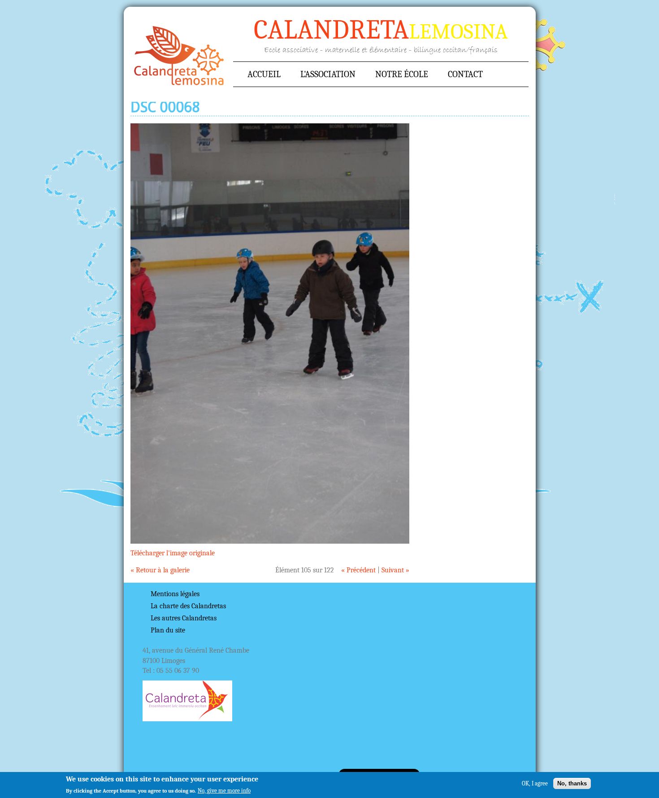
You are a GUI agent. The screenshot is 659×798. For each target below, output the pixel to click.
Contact (465, 74)
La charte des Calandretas (188, 606)
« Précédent (358, 570)
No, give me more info (224, 790)
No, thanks (572, 783)
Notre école (401, 74)
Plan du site (168, 630)
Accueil (179, 55)
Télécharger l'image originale (172, 553)
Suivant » (395, 570)
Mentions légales (175, 594)
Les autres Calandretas (184, 618)
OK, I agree (535, 783)
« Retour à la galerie (160, 570)
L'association (328, 74)
